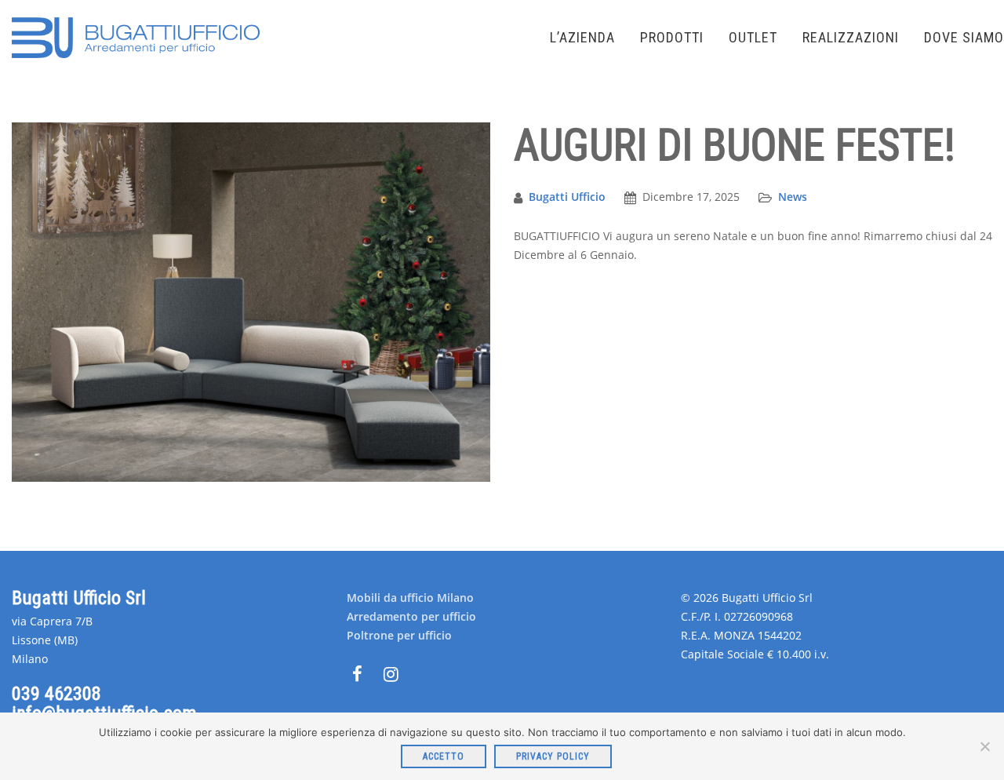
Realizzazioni (850, 37)
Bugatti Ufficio (567, 196)
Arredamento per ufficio (411, 616)
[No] (984, 746)
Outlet (753, 37)
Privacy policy (553, 756)
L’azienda (582, 37)
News (792, 196)
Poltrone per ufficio (399, 635)
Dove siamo (964, 37)
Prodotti (672, 37)
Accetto (443, 756)
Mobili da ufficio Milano (410, 597)
